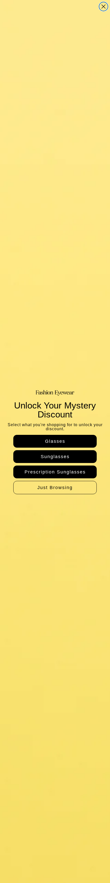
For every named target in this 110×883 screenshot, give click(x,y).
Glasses (55, 441)
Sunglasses (55, 456)
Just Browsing (55, 487)
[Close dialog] (103, 6)
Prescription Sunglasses (55, 471)
